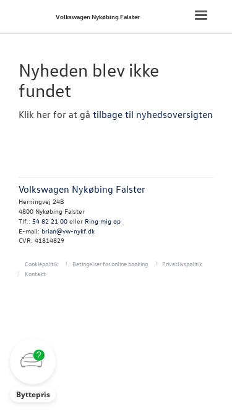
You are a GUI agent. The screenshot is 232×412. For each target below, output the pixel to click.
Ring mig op (103, 220)
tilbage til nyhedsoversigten (153, 114)
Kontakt (35, 273)
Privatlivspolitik (182, 263)
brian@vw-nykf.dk (68, 230)
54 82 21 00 (49, 220)
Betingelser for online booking (110, 263)
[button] (32, 370)
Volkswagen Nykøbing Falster (98, 16)
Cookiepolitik (41, 263)
